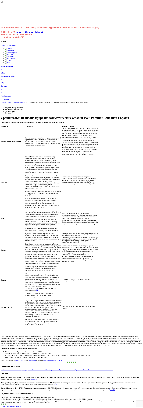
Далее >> (34, 379)
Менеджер (32, 360)
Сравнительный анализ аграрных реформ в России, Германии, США (25, 370)
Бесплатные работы (19, 102)
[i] (37, 290)
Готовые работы (6, 102)
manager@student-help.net (29, 32)
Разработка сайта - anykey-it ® (11, 406)
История (59, 360)
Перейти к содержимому (9, 45)
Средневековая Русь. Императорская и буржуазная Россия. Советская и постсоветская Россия (81, 370)
